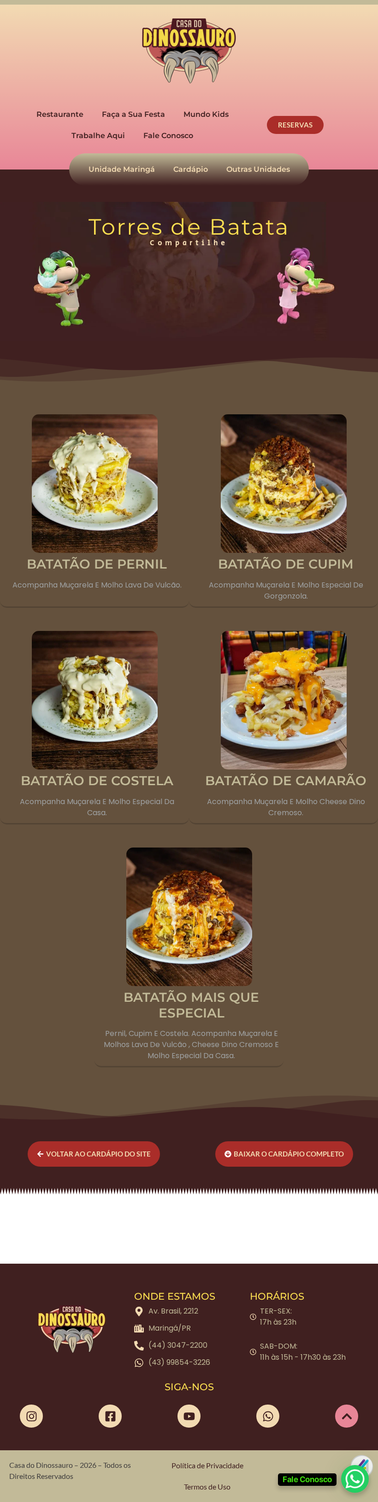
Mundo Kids (206, 114)
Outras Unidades (258, 169)
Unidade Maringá (122, 169)
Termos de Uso (207, 1486)
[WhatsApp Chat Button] (355, 1479)
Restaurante (59, 114)
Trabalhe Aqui (98, 135)
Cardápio (190, 169)
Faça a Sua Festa (133, 114)
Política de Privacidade (207, 1465)
